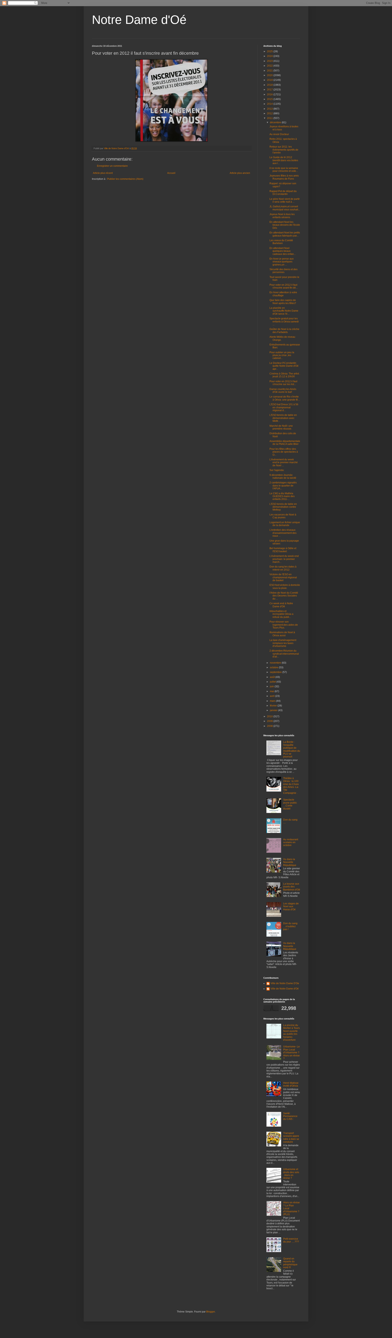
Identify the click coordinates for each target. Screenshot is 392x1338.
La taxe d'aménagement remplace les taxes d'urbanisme (283, 643)
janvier (274, 710)
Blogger (210, 1311)
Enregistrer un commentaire (112, 165)
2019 (270, 80)
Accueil (171, 173)
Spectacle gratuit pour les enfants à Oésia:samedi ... (284, 321)
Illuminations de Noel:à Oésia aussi (282, 634)
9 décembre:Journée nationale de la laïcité (283, 476)
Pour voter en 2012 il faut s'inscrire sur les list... (283, 383)
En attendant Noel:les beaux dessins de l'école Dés (285, 225)
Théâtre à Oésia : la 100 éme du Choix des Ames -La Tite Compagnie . (291, 785)
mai (272, 691)
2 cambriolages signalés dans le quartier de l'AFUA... (283, 485)
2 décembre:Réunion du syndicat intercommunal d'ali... (284, 653)
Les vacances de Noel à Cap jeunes (283, 516)
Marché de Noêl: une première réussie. (281, 427)
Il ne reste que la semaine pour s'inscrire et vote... (284, 169)
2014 (270, 103)
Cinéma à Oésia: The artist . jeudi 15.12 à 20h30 (285, 375)
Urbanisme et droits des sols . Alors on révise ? (291, 1173)
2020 (270, 75)
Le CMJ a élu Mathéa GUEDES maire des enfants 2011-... (282, 496)
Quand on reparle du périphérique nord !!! (290, 1263)
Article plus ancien (240, 173)
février (273, 705)
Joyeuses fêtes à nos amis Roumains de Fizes (284, 177)
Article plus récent (103, 173)
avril (272, 696)
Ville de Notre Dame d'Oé (285, 988)
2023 (270, 61)
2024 (270, 56)
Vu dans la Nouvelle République (289, 862)
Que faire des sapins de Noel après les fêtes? (283, 301)
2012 (270, 113)
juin (272, 686)
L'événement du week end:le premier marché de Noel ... (284, 462)
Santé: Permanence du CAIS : (290, 1116)
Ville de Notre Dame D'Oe (285, 983)
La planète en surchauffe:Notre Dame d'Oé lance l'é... (284, 310)
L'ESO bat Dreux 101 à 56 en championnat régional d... (284, 407)
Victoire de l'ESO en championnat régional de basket (283, 577)
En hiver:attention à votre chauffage (283, 294)
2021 (270, 70)
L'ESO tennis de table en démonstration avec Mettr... (283, 418)
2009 (270, 721)
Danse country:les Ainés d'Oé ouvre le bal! (283, 390)
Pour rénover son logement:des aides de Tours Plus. (284, 624)
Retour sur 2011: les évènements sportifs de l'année (284, 149)
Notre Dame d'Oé (139, 20)
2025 (270, 51)
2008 (270, 726)
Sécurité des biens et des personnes (283, 271)
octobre (274, 667)
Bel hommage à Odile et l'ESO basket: (283, 550)
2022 (270, 65)
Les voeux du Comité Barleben (281, 242)
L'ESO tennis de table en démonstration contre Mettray (283, 507)
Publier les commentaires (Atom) (125, 179)
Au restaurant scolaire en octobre (290, 842)
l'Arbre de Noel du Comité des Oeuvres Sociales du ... (284, 595)
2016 (270, 94)
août (272, 677)
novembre (276, 662)
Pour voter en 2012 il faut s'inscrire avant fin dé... (284, 286)
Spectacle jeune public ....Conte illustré (290, 804)
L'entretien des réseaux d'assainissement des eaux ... (283, 533)
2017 (270, 89)
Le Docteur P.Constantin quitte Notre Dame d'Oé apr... (284, 366)
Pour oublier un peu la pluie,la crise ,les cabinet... (282, 355)
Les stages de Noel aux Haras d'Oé (291, 906)
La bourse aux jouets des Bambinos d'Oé (291, 886)
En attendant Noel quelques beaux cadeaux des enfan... (283, 251)
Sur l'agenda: (277, 470)
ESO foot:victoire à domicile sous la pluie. (285, 586)
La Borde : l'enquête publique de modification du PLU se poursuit (291, 749)
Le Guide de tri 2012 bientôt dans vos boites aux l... (284, 160)
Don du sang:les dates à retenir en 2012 (283, 568)
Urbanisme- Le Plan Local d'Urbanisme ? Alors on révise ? (291, 1052)
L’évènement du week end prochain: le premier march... (284, 559)
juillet (273, 681)
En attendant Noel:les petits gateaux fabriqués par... (285, 234)
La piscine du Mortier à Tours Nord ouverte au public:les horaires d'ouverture (291, 1032)
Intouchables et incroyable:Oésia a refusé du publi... (281, 614)
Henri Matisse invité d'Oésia (290, 1084)
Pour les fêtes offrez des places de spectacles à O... (284, 451)
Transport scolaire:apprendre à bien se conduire (291, 1137)
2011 (270, 118)
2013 (270, 108)
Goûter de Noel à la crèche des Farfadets (284, 330)
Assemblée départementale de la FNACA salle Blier (285, 442)
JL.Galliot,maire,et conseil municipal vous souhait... (285, 208)
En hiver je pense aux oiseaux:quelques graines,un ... (282, 261)
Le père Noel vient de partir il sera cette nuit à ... (285, 200)
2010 (270, 716)
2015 (270, 99)
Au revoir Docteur (279, 134)
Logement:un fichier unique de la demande (285, 524)
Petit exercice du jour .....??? (291, 1240)
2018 (270, 84)
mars (273, 701)
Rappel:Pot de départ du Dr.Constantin (283, 192)
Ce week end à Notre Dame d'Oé (281, 605)
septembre (276, 672)
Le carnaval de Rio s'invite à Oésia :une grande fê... (285, 398)
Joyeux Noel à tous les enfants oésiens (282, 216)
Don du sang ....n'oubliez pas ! (290, 926)
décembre (276, 122)
